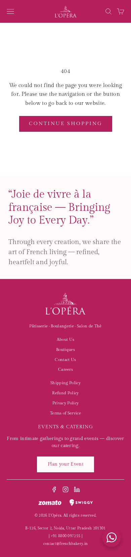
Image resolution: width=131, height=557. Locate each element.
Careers (65, 369)
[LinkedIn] (77, 489)
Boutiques (65, 349)
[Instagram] (65, 489)
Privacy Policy (65, 403)
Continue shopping (65, 123)
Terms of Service (65, 413)
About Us (66, 339)
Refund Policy (65, 393)
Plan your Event (65, 464)
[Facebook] (54, 489)
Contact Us (65, 359)
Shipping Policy (65, 383)
